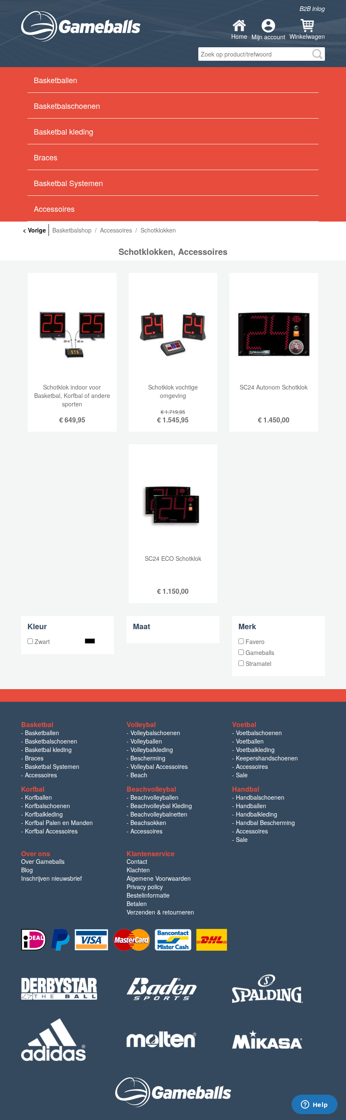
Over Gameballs (43, 861)
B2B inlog (312, 8)
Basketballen (42, 732)
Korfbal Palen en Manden (59, 822)
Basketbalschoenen (51, 741)
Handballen (251, 805)
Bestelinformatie (148, 895)
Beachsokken (148, 822)
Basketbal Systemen (52, 766)
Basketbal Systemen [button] (68, 182)
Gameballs (259, 652)
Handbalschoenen (260, 797)
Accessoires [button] (54, 208)
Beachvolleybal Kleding (161, 805)
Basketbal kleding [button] (63, 131)
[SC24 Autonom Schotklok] (274, 358)
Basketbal (37, 724)
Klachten (138, 870)
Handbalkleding (256, 814)
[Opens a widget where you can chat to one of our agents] (314, 1105)
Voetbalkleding (255, 749)
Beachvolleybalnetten (158, 814)
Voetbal (244, 724)
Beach (138, 775)
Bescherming (147, 758)
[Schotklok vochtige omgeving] (173, 358)
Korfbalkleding (44, 814)
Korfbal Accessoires (51, 831)
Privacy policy (145, 886)
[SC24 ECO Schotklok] (173, 530)
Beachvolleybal (151, 789)
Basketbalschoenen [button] (67, 105)
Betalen (137, 903)
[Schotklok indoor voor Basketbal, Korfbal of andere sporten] (72, 358)
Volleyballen (146, 741)
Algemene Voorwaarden (159, 878)
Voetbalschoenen (259, 732)
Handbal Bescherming (265, 822)
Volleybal (141, 724)
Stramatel (257, 663)
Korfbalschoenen (47, 805)
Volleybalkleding (151, 749)
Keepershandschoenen (267, 758)
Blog (27, 870)
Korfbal (32, 789)
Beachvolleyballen (154, 797)
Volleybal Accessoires (159, 766)
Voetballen (250, 741)
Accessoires (41, 775)
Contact (137, 861)
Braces (34, 758)
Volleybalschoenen (155, 732)
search (317, 54)
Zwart (41, 641)
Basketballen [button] (55, 79)
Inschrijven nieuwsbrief (51, 878)
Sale (242, 775)
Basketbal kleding (48, 749)
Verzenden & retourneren (160, 912)
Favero (254, 641)
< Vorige (34, 230)
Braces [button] (45, 156)
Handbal (245, 789)
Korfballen (38, 797)
